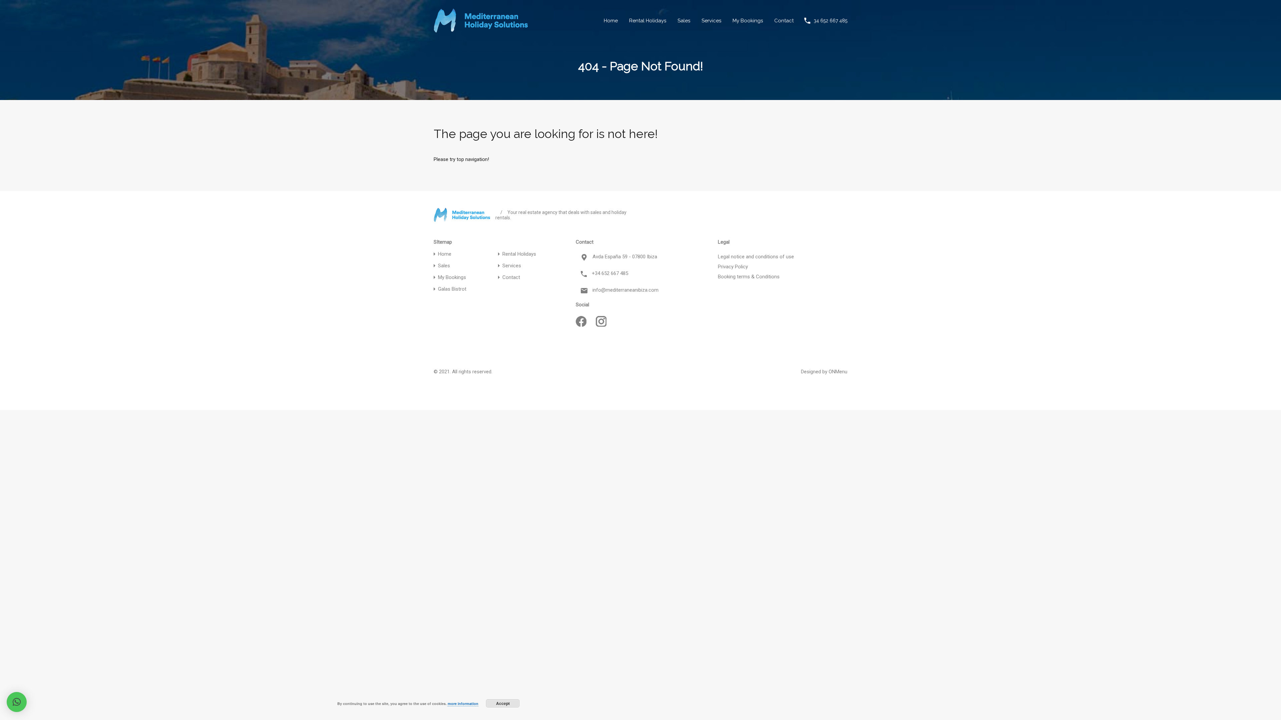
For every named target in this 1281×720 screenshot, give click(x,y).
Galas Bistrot (452, 289)
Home (611, 21)
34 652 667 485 (830, 20)
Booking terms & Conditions (749, 277)
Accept (503, 703)
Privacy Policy (733, 267)
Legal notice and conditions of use (756, 257)
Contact (784, 21)
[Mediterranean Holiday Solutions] (481, 30)
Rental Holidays (647, 21)
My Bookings (748, 21)
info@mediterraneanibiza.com (625, 290)
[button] (17, 702)
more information (463, 703)
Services (711, 21)
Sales (684, 21)
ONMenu (838, 372)
